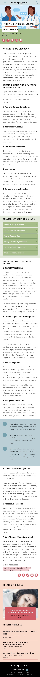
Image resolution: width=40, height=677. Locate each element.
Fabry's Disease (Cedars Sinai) (16, 570)
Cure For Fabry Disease (14, 253)
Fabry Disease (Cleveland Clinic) (17, 568)
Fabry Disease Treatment (14, 230)
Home (5, 648)
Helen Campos (8, 647)
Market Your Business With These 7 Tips (20, 633)
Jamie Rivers (15, 615)
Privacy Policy (30, 674)
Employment (7, 638)
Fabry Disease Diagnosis (14, 247)
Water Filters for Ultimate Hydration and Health (15, 643)
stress (24, 122)
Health (4, 35)
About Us (28, 672)
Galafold (6, 272)
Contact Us (20, 672)
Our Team (12, 672)
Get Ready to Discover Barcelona (18, 653)
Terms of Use (20, 674)
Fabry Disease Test (12, 236)
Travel (5, 657)
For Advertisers (10, 674)
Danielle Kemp (8, 655)
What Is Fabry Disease (14, 225)
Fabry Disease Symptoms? (15, 242)
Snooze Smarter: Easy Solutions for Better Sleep (20, 611)
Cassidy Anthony (8, 33)
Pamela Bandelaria (9, 636)
